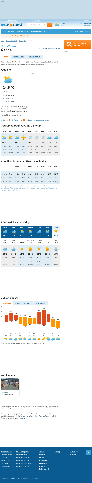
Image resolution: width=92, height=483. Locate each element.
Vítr (18, 303)
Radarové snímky (6, 454)
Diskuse (87, 31)
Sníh (76, 31)
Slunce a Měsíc (18, 57)
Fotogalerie (43, 460)
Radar (30, 120)
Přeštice (4, 392)
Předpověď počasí (11, 41)
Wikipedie (23, 418)
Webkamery (5, 463)
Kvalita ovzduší (34, 57)
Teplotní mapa (5, 466)
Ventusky (73, 452)
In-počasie (73, 454)
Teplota (8, 303)
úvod (4, 31)
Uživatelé (42, 454)
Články (41, 457)
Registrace (87, 25)
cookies (40, 478)
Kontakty (57, 452)
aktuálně (11, 31)
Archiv (81, 31)
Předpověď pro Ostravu (23, 463)
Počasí (5, 57)
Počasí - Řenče (38, 416)
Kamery (5, 120)
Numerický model (21, 454)
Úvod (2, 41)
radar (18, 31)
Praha (63, 23)
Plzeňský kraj (22, 41)
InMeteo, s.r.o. (15, 478)
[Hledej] (49, 25)
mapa (47, 120)
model (36, 31)
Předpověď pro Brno (22, 460)
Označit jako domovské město (50, 48)
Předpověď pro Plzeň (23, 466)
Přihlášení (87, 23)
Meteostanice (40, 120)
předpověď (25, 31)
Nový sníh (42, 303)
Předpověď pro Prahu (23, 457)
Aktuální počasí (6, 452)
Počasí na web (44, 469)
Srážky (28, 303)
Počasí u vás (18, 120)
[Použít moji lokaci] (44, 25)
